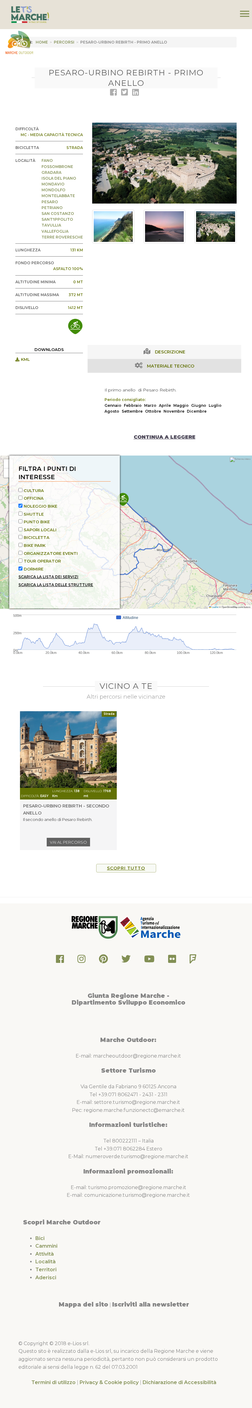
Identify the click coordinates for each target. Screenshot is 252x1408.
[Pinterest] (103, 961)
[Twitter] (126, 961)
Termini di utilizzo (53, 1382)
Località (45, 1262)
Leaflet (215, 607)
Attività (44, 1254)
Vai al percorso (68, 842)
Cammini (46, 1246)
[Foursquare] (193, 961)
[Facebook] (60, 961)
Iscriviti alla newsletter (150, 1304)
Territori (46, 1270)
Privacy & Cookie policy (109, 1382)
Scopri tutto (126, 868)
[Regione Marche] (95, 927)
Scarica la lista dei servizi (48, 576)
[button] (123, 499)
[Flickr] (172, 961)
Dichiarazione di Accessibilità (179, 1382)
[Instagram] (81, 961)
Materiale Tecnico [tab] (170, 366)
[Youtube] (149, 961)
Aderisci (45, 1277)
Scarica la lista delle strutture (55, 584)
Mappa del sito (83, 1304)
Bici (40, 1238)
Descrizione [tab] (170, 352)
